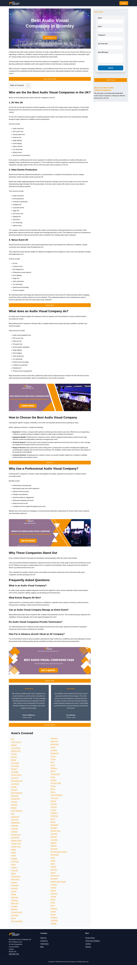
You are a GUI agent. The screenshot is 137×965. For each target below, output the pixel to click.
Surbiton (53, 887)
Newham (14, 769)
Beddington (54, 825)
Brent (52, 762)
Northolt (53, 890)
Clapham (14, 882)
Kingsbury (54, 813)
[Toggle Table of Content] (27, 85)
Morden (53, 822)
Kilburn (13, 918)
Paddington (15, 885)
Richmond (54, 849)
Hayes (53, 905)
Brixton (13, 864)
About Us (43, 938)
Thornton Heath (56, 783)
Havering (54, 807)
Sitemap (88, 947)
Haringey (14, 858)
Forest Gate (15, 766)
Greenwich (14, 778)
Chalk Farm (15, 861)
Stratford (14, 745)
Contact (123, 3)
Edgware (54, 843)
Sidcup (53, 747)
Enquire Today (49, 680)
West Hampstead (16, 921)
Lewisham (14, 828)
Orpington (54, 828)
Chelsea (14, 891)
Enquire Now (50, 305)
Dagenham (54, 741)
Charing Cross (16, 834)
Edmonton (14, 900)
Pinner (53, 902)
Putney (53, 777)
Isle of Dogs (15, 763)
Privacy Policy (90, 938)
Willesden (54, 768)
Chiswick (54, 804)
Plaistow (14, 754)
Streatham (54, 738)
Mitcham (53, 801)
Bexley (53, 765)
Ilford (12, 814)
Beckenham (55, 744)
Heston (53, 899)
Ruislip (53, 914)
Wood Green (15, 879)
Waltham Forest (16, 840)
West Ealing (55, 855)
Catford (13, 852)
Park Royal (54, 816)
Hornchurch (54, 798)
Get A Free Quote (49, 725)
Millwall (13, 760)
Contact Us (49, 462)
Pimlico (13, 855)
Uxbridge (54, 923)
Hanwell (53, 867)
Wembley (54, 837)
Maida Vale (15, 903)
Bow (12, 739)
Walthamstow (15, 822)
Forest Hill (14, 870)
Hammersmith (55, 774)
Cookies (88, 944)
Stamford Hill (15, 799)
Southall (53, 896)
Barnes (53, 792)
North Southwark (16, 793)
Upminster (54, 834)
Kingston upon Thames (58, 881)
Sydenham (14, 897)
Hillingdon (54, 917)
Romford (53, 780)
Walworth (14, 790)
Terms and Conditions (92, 941)
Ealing (53, 858)
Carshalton (54, 840)
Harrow (53, 872)
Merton (53, 789)
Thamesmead (15, 876)
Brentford (54, 846)
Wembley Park (55, 831)
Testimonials (44, 944)
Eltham (13, 873)
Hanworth (54, 908)
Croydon (53, 810)
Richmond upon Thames (59, 852)
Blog (41, 947)
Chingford (14, 906)
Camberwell (15, 816)
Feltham (53, 911)
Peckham (14, 802)
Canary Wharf (15, 748)
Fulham (53, 756)
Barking (13, 808)
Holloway (14, 831)
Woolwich (14, 805)
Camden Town (16, 843)
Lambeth (14, 867)
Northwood (54, 920)
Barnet (53, 819)
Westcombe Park (16, 781)
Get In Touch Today (50, 79)
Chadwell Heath (16, 912)
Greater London (16, 775)
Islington (14, 787)
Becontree (14, 888)
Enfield (53, 771)
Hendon (53, 786)
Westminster (15, 837)
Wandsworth (55, 753)
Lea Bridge (14, 772)
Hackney (14, 757)
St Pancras (14, 819)
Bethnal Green (16, 751)
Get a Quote (48, 37)
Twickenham (55, 875)
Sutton (53, 864)
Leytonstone (15, 784)
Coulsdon (54, 884)
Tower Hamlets (16, 742)
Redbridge (14, 825)
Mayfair (13, 849)
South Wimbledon (56, 795)
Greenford (54, 878)
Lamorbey (54, 750)
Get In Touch (111, 80)
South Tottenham (16, 811)
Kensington (15, 915)
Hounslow (54, 893)
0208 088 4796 (14, 954)
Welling (13, 894)
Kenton (53, 861)
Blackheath (15, 796)
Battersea (14, 909)
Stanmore (54, 869)
